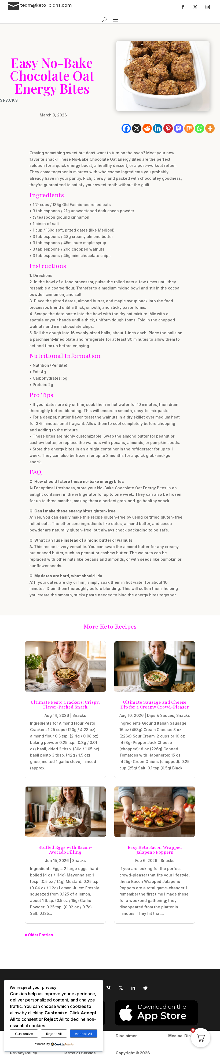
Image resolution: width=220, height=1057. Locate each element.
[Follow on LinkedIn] (133, 987)
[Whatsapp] (199, 128)
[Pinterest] (168, 128)
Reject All (54, 1034)
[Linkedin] (157, 128)
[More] (210, 128)
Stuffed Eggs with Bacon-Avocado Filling (65, 850)
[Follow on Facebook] (183, 7)
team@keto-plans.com (46, 5)
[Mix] (189, 128)
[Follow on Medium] (108, 987)
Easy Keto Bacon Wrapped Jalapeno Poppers (155, 850)
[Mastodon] (178, 128)
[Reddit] (147, 128)
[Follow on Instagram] (207, 7)
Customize (24, 1034)
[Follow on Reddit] (145, 987)
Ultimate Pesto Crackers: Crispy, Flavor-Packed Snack (65, 704)
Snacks (9, 100)
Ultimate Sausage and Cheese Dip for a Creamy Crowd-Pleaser (154, 704)
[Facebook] (126, 128)
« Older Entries (39, 935)
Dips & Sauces (160, 715)
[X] (136, 128)
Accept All (83, 1034)
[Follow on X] (195, 7)
